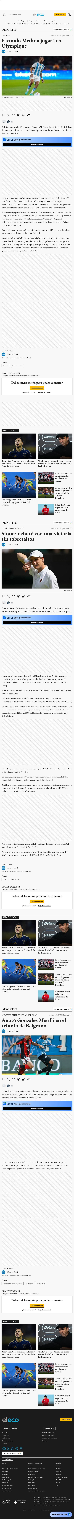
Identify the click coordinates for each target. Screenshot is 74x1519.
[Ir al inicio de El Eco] (38, 14)
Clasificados (11, 23)
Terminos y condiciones (45, 1510)
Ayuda (24, 1510)
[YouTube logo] (4, 1450)
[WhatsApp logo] (12, 1450)
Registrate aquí (44, 392)
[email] (13, 115)
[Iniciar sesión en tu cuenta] (70, 14)
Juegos (67, 23)
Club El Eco (57, 23)
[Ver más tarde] (3, 115)
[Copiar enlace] (29, 115)
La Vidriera (37, 21)
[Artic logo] (6, 1501)
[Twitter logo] (8, 1450)
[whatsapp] (23, 115)
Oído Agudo (46, 21)
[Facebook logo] (16, 1450)
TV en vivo (35, 23)
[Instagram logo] (21, 1450)
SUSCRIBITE (60, 14)
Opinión (53, 21)
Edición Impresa (23, 23)
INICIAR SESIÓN (37, 388)
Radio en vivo (46, 23)
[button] (4, 121)
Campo (31, 21)
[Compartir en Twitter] (8, 115)
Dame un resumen (37, 144)
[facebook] (18, 115)
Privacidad (32, 1510)
